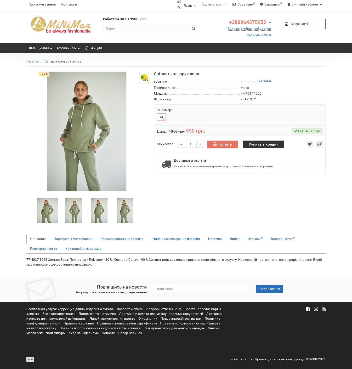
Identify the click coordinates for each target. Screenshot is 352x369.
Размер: (165, 110)
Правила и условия (79, 323)
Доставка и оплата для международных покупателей (161, 314)
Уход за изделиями (84, 333)
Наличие (215, 239)
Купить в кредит (263, 144)
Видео (234, 239)
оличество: (165, 144)
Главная (32, 61)
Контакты (69, 4)
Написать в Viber (259, 35)
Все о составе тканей (58, 314)
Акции (96, 48)
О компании (147, 318)
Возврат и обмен (130, 309)
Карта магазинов (42, 4)
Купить (225, 144)
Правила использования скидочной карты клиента (99, 328)
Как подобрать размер (83, 248)
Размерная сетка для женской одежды (174, 328)
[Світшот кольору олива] (47, 210)
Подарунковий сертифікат (181, 318)
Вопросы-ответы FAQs (164, 309)
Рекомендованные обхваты (122, 239)
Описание (37, 239)
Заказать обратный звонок (249, 28)
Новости (108, 333)
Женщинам (39, 48)
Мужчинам (67, 48)
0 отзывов (265, 80)
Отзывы (255, 238)
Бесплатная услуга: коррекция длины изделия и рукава (70, 309)
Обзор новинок (130, 333)
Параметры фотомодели (73, 239)
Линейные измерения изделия (176, 239)
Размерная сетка (43, 248)
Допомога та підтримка (97, 314)
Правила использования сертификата (127, 323)
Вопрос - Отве (283, 238)
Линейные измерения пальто (112, 318)
